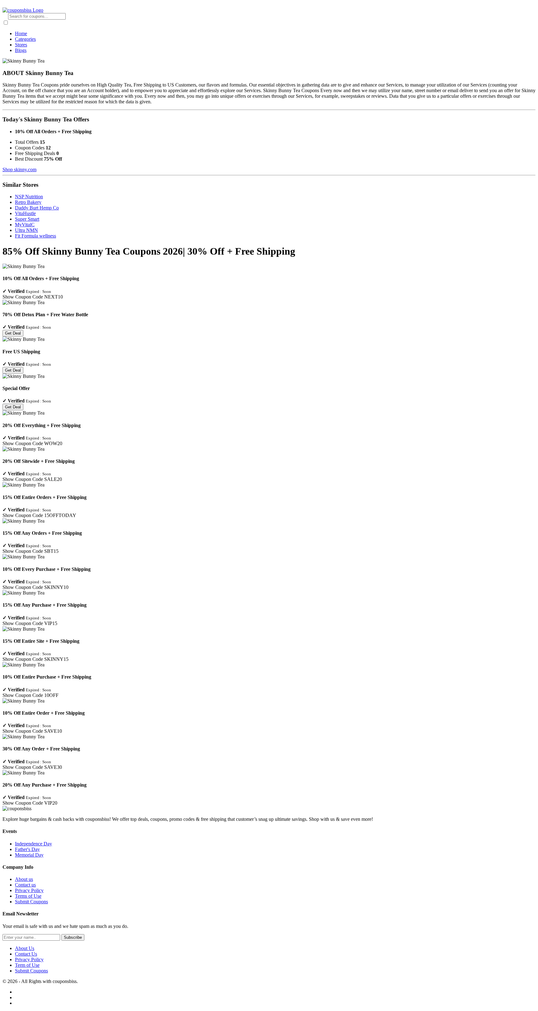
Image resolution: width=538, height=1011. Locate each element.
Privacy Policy (29, 890)
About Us (24, 948)
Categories (25, 39)
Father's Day (27, 849)
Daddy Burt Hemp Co (37, 207)
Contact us (25, 884)
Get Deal (13, 333)
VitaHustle (25, 213)
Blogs (20, 50)
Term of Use (27, 965)
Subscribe (73, 937)
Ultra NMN (26, 230)
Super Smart (27, 219)
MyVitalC (25, 224)
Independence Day (33, 843)
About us (24, 879)
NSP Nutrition (29, 196)
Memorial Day (29, 855)
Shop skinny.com (19, 169)
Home (21, 33)
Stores (21, 44)
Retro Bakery (28, 202)
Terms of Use (28, 896)
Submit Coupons (31, 901)
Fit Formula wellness (35, 235)
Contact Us (26, 954)
